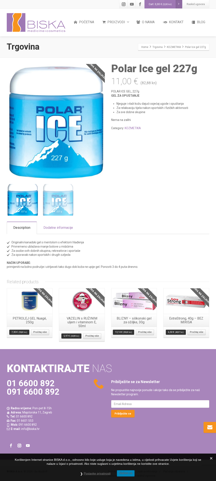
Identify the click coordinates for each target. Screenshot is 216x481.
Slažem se (125, 473)
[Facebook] (140, 4)
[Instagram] (123, 4)
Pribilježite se (123, 413)
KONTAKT (176, 22)
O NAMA (148, 22)
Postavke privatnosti (97, 473)
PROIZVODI (116, 22)
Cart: (160, 4)
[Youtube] (132, 4)
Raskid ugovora (196, 4)
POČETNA (86, 22)
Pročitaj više (40, 332)
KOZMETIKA (133, 128)
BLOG (200, 22)
